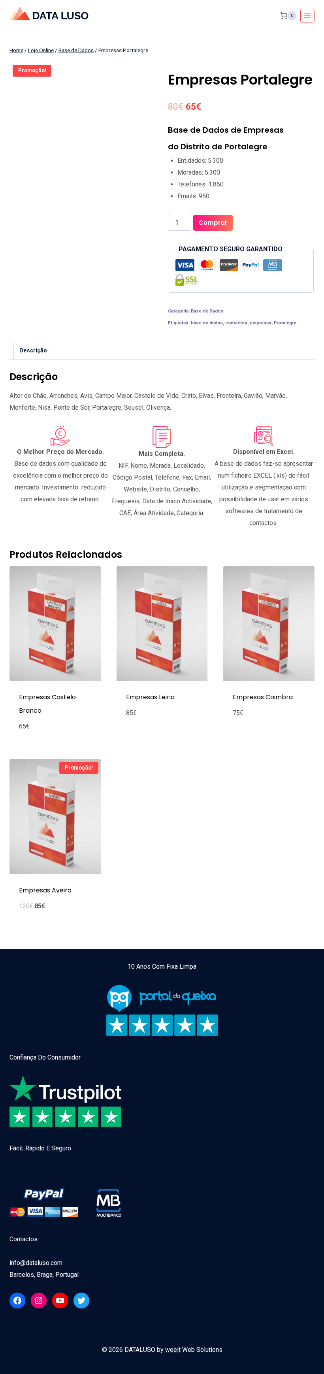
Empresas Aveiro (45, 890)
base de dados (207, 323)
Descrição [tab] (33, 350)
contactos (236, 323)
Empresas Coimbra (263, 697)
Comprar (213, 222)
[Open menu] (307, 16)
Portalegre (285, 323)
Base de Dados (207, 311)
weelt (173, 1349)
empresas (260, 323)
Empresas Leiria (150, 697)
